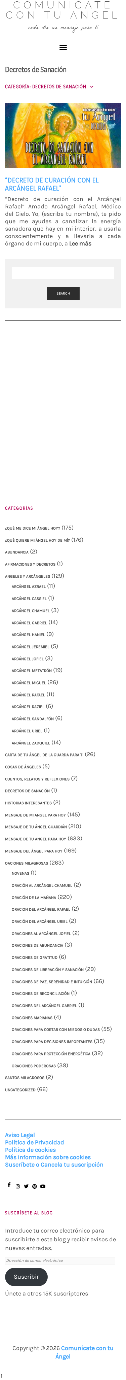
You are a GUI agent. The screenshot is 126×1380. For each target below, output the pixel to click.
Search (63, 293)
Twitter (26, 1189)
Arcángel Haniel (28, 634)
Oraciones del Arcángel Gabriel (44, 1005)
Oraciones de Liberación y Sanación (48, 969)
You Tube (43, 1189)
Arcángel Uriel (27, 731)
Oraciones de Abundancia (37, 945)
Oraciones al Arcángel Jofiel (41, 933)
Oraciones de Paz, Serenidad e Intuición (52, 981)
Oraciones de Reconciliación (41, 993)
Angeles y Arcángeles (27, 576)
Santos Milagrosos (24, 1077)
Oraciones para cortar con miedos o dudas (56, 1029)
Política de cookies (30, 1149)
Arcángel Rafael (28, 695)
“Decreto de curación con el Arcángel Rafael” (52, 184)
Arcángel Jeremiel (30, 646)
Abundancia (17, 552)
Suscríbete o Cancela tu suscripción (54, 1164)
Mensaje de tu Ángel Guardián (36, 826)
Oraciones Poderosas (34, 1066)
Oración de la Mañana (34, 897)
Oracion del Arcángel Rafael (41, 909)
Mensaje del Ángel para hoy (33, 851)
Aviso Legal (20, 1135)
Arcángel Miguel (29, 682)
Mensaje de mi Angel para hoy (35, 815)
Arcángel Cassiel (29, 598)
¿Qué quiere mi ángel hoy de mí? (37, 540)
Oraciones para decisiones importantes (52, 1041)
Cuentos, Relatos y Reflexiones (37, 779)
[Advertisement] (63, 397)
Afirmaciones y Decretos (30, 564)
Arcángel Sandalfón (33, 718)
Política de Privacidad (34, 1142)
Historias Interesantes (28, 803)
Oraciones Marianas (32, 1017)
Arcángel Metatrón (32, 670)
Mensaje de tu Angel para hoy (35, 839)
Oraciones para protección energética (51, 1053)
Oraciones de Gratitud (34, 957)
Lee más (80, 243)
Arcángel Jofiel (28, 659)
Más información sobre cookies (48, 1157)
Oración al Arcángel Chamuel (42, 885)
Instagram (17, 1189)
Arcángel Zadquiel (31, 743)
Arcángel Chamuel (31, 610)
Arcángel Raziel (28, 706)
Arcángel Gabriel (29, 622)
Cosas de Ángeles (23, 767)
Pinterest (34, 1189)
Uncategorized (20, 1089)
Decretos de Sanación (27, 790)
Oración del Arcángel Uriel (40, 921)
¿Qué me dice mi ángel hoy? (32, 528)
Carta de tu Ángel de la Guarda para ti (44, 754)
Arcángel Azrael (29, 586)
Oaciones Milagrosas (26, 863)
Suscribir (26, 1276)
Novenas (20, 873)
